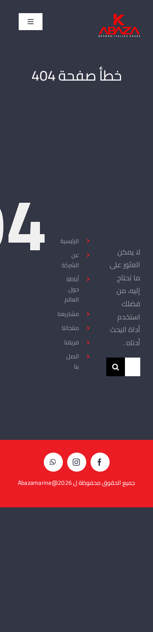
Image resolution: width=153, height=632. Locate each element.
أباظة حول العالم (72, 289)
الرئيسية (69, 240)
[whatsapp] (53, 462)
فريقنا (71, 342)
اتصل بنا (72, 361)
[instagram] (76, 462)
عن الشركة (70, 260)
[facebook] (100, 462)
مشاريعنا (68, 313)
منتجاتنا (70, 327)
